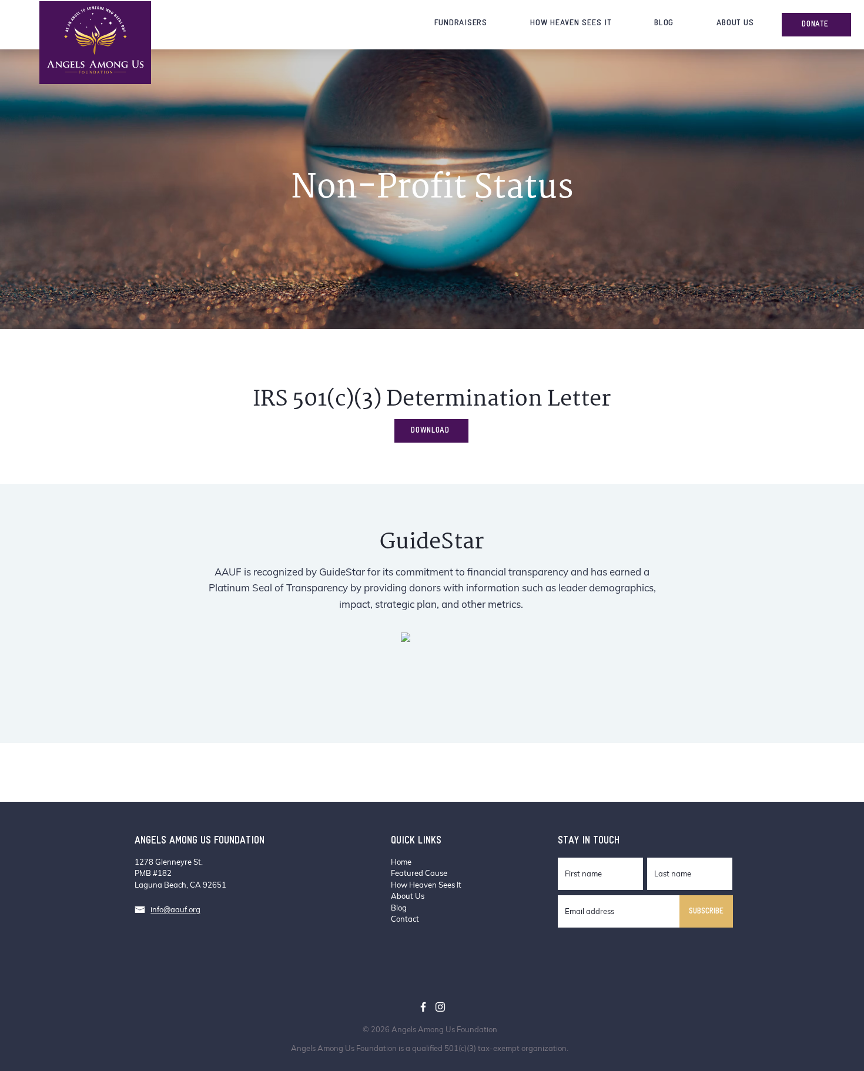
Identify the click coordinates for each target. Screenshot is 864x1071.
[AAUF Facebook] (423, 1006)
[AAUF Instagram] (440, 1006)
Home (401, 861)
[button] (461, 23)
